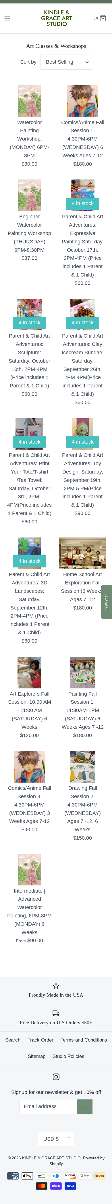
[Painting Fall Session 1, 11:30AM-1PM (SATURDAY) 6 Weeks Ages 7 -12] (82, 672)
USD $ (51, 1139)
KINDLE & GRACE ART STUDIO (51, 1158)
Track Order (40, 1040)
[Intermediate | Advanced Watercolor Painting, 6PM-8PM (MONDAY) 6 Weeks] (29, 869)
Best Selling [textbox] (59, 62)
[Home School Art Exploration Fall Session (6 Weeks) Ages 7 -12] (82, 553)
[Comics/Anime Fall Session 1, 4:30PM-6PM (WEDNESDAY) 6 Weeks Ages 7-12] (82, 101)
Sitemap (36, 1056)
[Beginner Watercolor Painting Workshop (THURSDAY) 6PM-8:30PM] (29, 195)
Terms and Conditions (84, 1040)
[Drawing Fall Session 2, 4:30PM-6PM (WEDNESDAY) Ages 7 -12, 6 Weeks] (82, 767)
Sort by (28, 62)
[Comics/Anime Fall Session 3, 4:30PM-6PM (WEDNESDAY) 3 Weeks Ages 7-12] (29, 767)
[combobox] (66, 62)
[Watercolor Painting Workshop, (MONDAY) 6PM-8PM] (29, 101)
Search (12, 1040)
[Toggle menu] (7, 18)
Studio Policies (68, 1056)
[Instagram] (56, 1077)
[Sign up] (85, 1106)
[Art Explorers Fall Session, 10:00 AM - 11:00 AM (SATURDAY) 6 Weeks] (29, 672)
